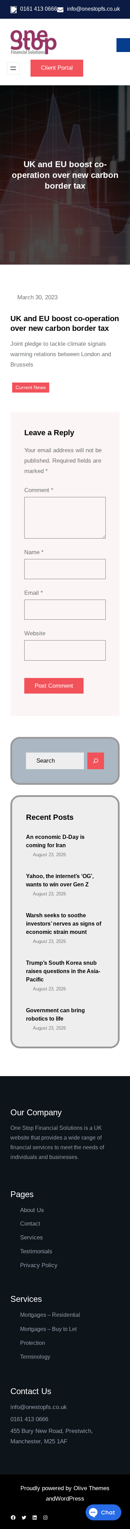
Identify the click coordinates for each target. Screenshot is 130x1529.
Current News (31, 387)
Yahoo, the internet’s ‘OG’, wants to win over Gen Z (60, 880)
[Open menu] (13, 68)
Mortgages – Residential (50, 1315)
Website (34, 633)
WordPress (69, 1498)
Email (33, 593)
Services (31, 1237)
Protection (32, 1343)
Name (34, 552)
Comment (38, 490)
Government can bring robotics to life (55, 1014)
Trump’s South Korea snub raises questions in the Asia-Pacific (63, 971)
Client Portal (57, 68)
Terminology (35, 1357)
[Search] (95, 761)
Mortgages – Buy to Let (48, 1329)
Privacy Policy (39, 1265)
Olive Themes (91, 1488)
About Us (32, 1210)
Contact (30, 1223)
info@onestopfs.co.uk (93, 9)
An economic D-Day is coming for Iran (55, 841)
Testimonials (36, 1251)
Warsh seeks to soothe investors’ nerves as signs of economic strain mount (63, 923)
